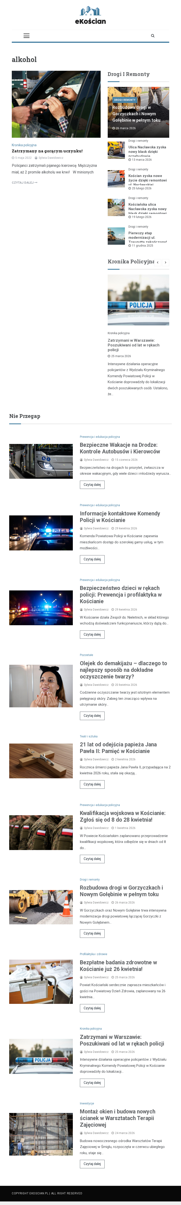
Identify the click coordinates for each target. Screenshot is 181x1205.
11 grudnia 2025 (142, 245)
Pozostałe (86, 655)
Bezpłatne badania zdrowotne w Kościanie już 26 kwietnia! (118, 965)
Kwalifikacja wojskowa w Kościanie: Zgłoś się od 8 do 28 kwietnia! (123, 816)
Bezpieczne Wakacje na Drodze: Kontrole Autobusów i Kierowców (120, 448)
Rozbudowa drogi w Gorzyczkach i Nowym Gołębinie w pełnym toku (136, 114)
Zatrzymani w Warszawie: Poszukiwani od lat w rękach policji (134, 345)
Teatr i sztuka (89, 736)
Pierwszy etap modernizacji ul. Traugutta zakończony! (147, 237)
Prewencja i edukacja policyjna (100, 437)
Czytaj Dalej (23, 182)
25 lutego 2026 (142, 188)
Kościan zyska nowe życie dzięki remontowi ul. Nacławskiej (147, 180)
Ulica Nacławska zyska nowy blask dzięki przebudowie (147, 151)
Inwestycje (87, 1103)
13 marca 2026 (142, 159)
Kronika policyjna (24, 145)
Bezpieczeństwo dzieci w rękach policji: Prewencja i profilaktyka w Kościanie (121, 595)
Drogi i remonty (124, 100)
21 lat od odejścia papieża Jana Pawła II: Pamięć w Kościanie (118, 747)
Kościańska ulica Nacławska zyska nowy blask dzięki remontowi (147, 209)
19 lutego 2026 (142, 217)
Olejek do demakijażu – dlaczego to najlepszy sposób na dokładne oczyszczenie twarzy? (123, 670)
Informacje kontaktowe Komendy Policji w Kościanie (120, 516)
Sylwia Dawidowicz (51, 157)
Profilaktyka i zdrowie (93, 954)
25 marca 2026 (121, 356)
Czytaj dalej (92, 485)
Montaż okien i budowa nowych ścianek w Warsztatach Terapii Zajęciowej (117, 1118)
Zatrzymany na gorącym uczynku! (47, 151)
